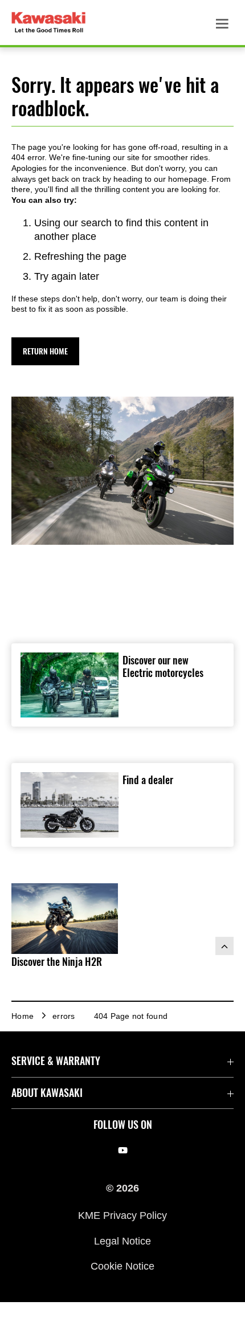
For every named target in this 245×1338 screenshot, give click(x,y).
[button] (45, 351)
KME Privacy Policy (122, 1215)
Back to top (224, 946)
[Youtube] (122, 1150)
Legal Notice (122, 1240)
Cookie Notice (122, 1266)
